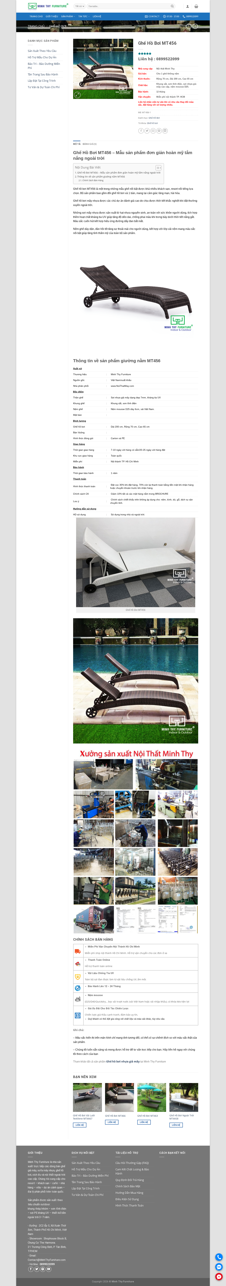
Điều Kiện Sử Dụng (127, 1199)
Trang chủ (36, 16)
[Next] (198, 1108)
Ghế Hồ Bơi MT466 (115, 1115)
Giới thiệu (52, 16)
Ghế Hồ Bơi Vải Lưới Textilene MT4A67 (84, 1117)
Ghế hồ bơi (152, 123)
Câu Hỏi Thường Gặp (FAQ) (132, 1163)
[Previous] (73, 1108)
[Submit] (172, 6)
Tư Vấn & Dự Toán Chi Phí (44, 87)
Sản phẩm (67, 16)
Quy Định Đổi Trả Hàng (129, 1180)
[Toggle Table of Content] (156, 168)
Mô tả (76, 144)
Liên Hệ (80, 1125)
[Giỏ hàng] (196, 6)
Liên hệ (97, 16)
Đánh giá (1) (89, 144)
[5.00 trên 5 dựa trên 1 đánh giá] (168, 53)
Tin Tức (83, 16)
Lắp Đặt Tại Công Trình (42, 81)
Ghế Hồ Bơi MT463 (147, 1115)
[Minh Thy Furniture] (48, 6)
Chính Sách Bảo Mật (127, 1186)
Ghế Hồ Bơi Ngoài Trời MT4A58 (181, 1117)
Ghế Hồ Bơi (57, 26)
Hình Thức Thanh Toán (129, 1205)
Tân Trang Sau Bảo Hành (43, 74)
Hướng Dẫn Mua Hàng (129, 1193)
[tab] (76, 144)
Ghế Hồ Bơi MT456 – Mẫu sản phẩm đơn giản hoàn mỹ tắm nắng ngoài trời (118, 172)
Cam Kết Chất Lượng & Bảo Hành (132, 1171)
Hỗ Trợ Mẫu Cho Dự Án (42, 57)
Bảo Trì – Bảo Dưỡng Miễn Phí (44, 66)
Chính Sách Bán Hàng (92, 180)
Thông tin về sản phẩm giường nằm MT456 (101, 176)
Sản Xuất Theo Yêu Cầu (42, 51)
